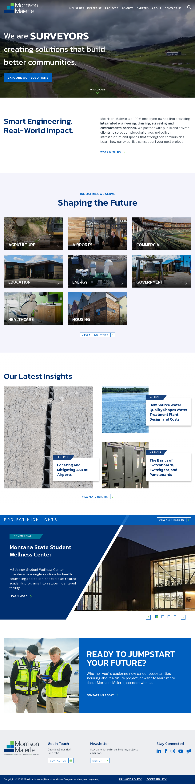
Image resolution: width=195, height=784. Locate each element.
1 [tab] (157, 617)
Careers (143, 8)
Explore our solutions (28, 77)
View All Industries (95, 335)
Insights (127, 8)
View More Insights (95, 497)
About (156, 8)
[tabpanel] (48, 437)
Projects (111, 8)
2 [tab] (163, 617)
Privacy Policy (130, 779)
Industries (76, 8)
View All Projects (171, 520)
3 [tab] (169, 617)
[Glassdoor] (188, 751)
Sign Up (97, 761)
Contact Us (173, 8)
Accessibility (156, 779)
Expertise (94, 8)
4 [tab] (175, 617)
